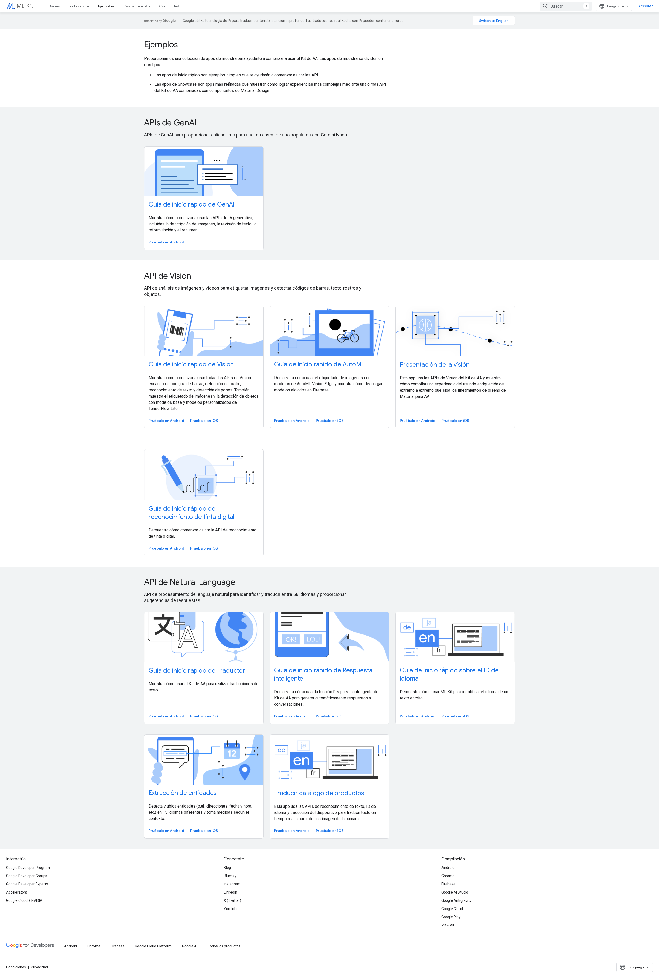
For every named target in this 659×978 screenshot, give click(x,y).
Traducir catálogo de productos (319, 793)
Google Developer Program (28, 867)
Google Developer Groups (26, 876)
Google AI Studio (454, 892)
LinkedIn (230, 892)
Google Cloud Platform (153, 946)
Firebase (448, 884)
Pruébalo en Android (166, 242)
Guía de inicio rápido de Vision (191, 364)
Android (447, 867)
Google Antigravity (456, 900)
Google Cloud (452, 909)
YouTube (231, 909)
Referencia (79, 6)
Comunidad (169, 6)
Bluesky (230, 876)
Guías (55, 6)
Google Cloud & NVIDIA (24, 900)
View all (447, 925)
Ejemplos (106, 6)
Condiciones (16, 967)
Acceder (645, 6)
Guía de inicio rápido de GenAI (192, 204)
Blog (227, 867)
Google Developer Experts (27, 884)
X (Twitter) (232, 900)
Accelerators (16, 892)
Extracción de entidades (183, 793)
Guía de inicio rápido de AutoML (319, 364)
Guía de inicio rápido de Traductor (197, 670)
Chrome (448, 876)
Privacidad (39, 967)
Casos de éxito (136, 6)
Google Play (451, 917)
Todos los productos (224, 946)
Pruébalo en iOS (204, 420)
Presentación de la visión (435, 364)
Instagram (232, 884)
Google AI (189, 946)
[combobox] (566, 6)
